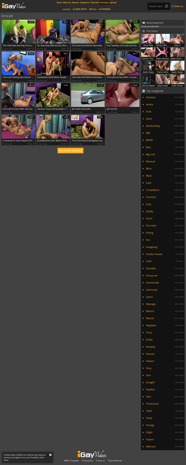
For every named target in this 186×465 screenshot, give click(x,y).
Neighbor (164, 325)
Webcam (165, 446)
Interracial (165, 289)
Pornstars (104, 2)
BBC (165, 133)
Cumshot (165, 197)
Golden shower (165, 254)
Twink (165, 418)
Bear (165, 147)
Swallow (165, 389)
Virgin (164, 432)
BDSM (165, 140)
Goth (164, 261)
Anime (164, 104)
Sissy (165, 368)
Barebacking (165, 125)
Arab (165, 111)
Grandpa (165, 268)
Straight (165, 382)
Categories (84, 2)
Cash (165, 182)
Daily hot (67, 2)
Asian (165, 118)
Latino (165, 296)
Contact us (100, 461)
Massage (165, 304)
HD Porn (93, 9)
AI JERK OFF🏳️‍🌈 (80, 9)
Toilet (164, 410)
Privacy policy (87, 461)
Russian (164, 353)
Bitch (165, 168)
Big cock (165, 154)
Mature (165, 311)
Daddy (165, 211)
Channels (95, 2)
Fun (165, 239)
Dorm (165, 218)
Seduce (165, 361)
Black (165, 175)
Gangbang (165, 247)
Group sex (165, 275)
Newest (75, 2)
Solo (165, 375)
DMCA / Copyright (71, 461)
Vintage (165, 425)
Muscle (165, 318)
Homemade (165, 282)
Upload (113, 2)
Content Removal (115, 461)
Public (165, 339)
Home (59, 2)
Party (165, 332)
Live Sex (66, 9)
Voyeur (165, 439)
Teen (165, 396)
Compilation (165, 190)
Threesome (165, 403)
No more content (70, 150)
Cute (165, 204)
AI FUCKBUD (104, 9)
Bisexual (165, 161)
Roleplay (165, 346)
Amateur (165, 97)
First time (165, 225)
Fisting (165, 232)
